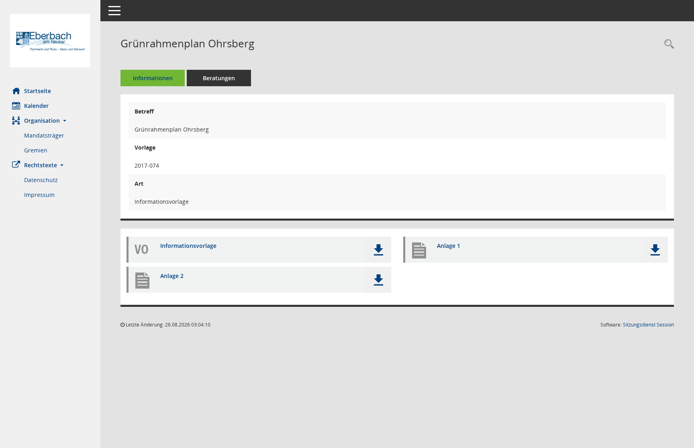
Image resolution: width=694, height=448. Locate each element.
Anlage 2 (172, 276)
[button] (50, 120)
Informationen (153, 78)
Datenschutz (41, 180)
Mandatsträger (44, 135)
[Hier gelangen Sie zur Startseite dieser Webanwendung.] (50, 40)
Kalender (36, 105)
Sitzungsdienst (648, 324)
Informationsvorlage (188, 245)
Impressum (39, 195)
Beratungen (219, 78)
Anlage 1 (448, 245)
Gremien (35, 150)
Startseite (37, 91)
